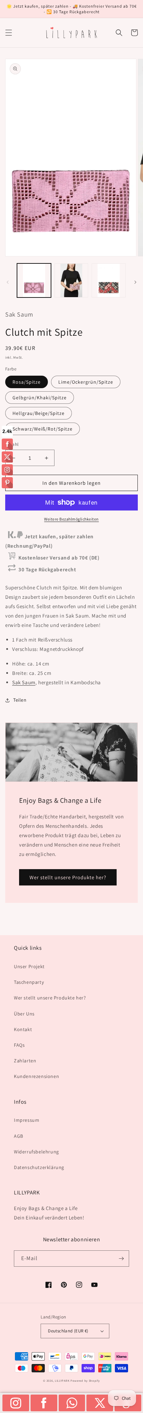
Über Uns (24, 1014)
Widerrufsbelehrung (36, 1152)
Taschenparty (29, 982)
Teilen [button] (20, 700)
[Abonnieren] (121, 1258)
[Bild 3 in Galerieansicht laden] (109, 280)
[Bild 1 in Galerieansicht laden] (34, 280)
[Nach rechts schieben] (135, 282)
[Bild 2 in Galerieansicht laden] (71, 280)
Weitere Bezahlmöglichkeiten (71, 519)
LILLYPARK (62, 1380)
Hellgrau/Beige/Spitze (38, 413)
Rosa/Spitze (26, 382)
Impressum (26, 1120)
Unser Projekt (29, 966)
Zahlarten (25, 1060)
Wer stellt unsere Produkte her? (68, 877)
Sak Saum (23, 682)
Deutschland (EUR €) (68, 1331)
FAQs (19, 1045)
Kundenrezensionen (36, 1076)
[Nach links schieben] (7, 282)
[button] (8, 32)
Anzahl (11, 444)
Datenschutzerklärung (39, 1167)
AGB (18, 1136)
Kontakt (23, 1029)
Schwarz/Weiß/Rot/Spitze (42, 429)
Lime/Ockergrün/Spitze (85, 382)
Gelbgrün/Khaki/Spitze (39, 397)
